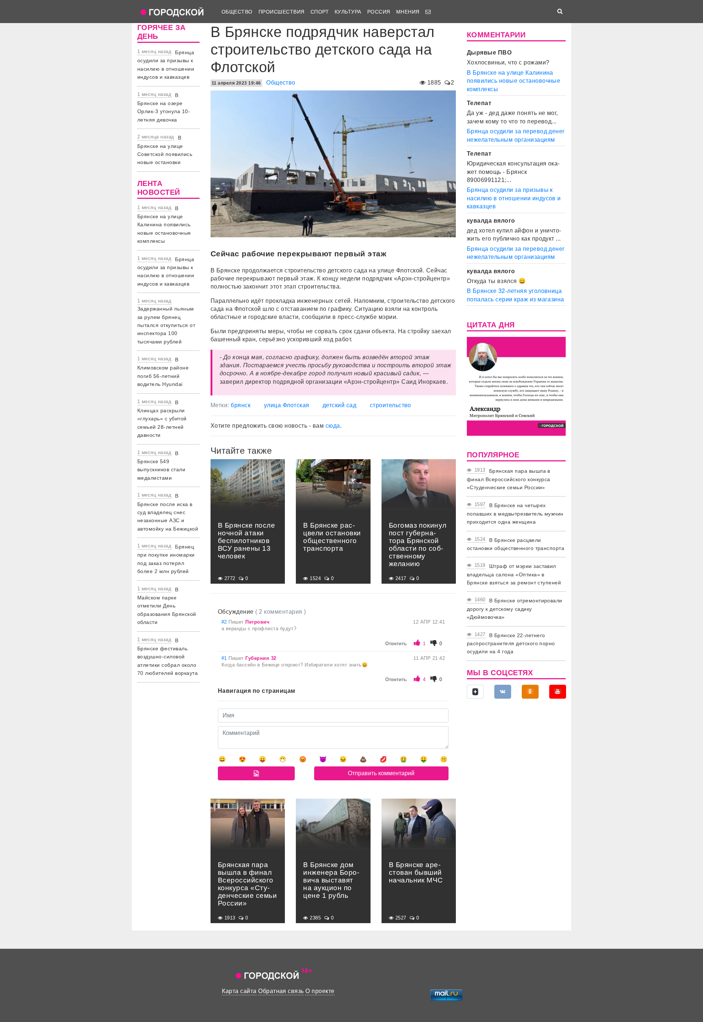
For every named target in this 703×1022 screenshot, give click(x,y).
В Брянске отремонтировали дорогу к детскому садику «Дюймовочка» (514, 609)
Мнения (408, 12)
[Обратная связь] (428, 11)
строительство (390, 405)
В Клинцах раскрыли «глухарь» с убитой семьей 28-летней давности (162, 418)
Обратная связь (281, 991)
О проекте (319, 991)
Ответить (396, 643)
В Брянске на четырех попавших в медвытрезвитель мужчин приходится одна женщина (515, 513)
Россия (378, 12)
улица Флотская (286, 405)
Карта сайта (239, 991)
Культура (348, 12)
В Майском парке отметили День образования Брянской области (166, 606)
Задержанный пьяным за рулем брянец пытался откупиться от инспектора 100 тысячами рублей (166, 325)
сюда (333, 426)
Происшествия (281, 12)
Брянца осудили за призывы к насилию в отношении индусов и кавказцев (514, 198)
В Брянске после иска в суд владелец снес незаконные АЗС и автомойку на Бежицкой (167, 512)
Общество (237, 12)
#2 (225, 622)
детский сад (339, 405)
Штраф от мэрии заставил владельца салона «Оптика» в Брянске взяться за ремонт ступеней (514, 574)
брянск (240, 405)
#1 (225, 658)
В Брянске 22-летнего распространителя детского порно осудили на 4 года (511, 643)
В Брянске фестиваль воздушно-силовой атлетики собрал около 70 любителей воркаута (167, 657)
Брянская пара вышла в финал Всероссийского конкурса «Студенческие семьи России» (508, 479)
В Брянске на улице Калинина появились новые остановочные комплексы (164, 224)
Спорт (319, 12)
